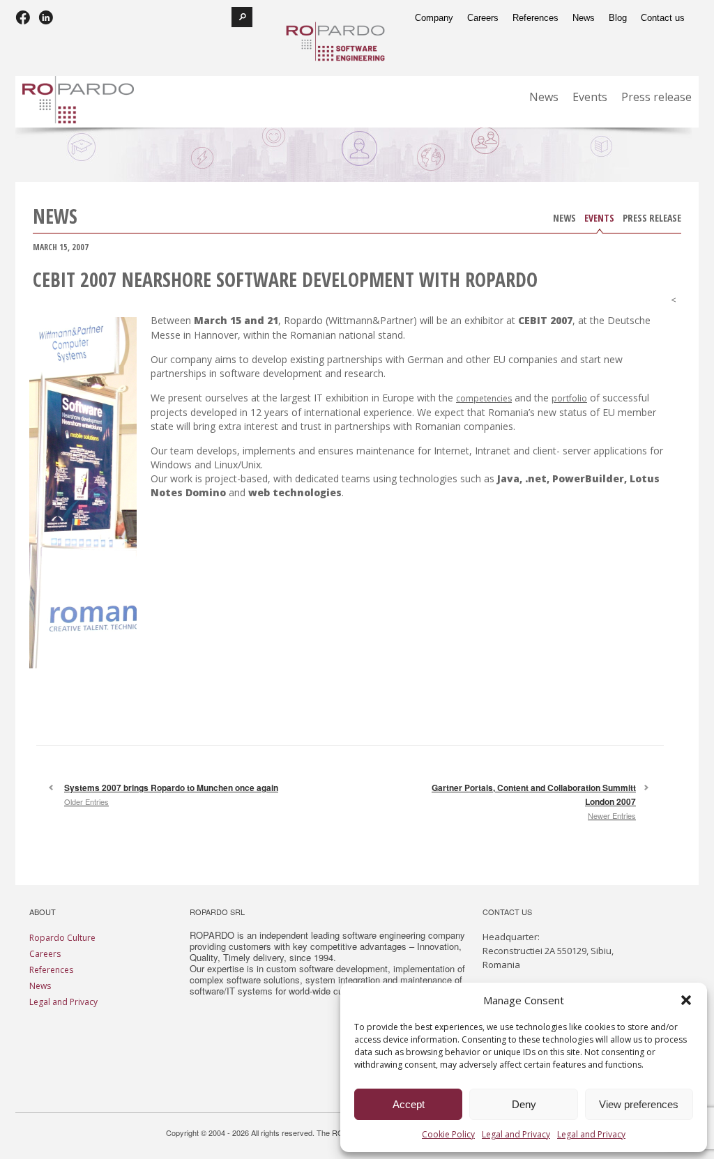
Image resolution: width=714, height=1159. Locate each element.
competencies (484, 398)
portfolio (569, 398)
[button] (686, 1000)
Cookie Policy (448, 1134)
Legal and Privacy (516, 1134)
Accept (409, 1104)
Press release (652, 219)
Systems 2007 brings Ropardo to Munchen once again (171, 794)
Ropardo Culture (62, 938)
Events (599, 219)
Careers (45, 954)
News (564, 219)
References (51, 970)
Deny (524, 1104)
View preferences (638, 1104)
